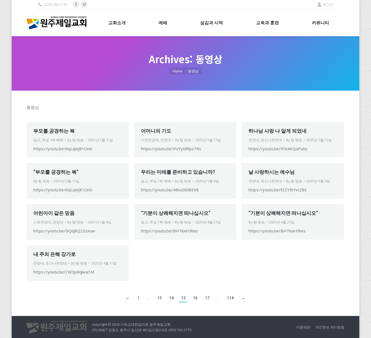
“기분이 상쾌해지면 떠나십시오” (175, 213)
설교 (36, 139)
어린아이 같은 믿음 (54, 213)
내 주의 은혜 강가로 (54, 254)
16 (195, 298)
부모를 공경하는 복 (54, 131)
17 (207, 298)
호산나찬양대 (271, 139)
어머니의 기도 (156, 131)
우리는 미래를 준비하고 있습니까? (178, 172)
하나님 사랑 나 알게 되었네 (278, 131)
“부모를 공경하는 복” (55, 172)
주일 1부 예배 (52, 139)
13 (159, 298)
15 (183, 298)
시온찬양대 (150, 139)
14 (171, 298)
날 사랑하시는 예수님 (272, 172)
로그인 (328, 4)
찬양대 (165, 139)
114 (230, 298)
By (75, 139)
